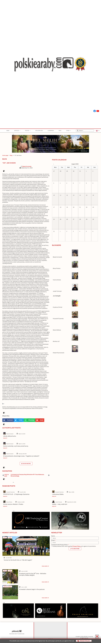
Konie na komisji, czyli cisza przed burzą (15, 446)
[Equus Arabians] (82, 617)
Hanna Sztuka (57, 279)
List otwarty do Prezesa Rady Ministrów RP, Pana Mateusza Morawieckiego (27, 475)
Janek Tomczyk (57, 291)
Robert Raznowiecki (58, 352)
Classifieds (51, 130)
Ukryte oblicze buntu (9, 436)
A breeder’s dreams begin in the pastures (32, 589)
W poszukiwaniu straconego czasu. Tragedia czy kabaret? (21, 456)
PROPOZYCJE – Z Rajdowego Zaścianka (16, 494)
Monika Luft (56, 341)
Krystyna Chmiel (57, 307)
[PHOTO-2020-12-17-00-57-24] (18, 617)
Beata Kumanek (9, 433)
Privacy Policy (76, 546)
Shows (9, 537)
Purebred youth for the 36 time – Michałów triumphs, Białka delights (32, 574)
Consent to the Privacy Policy (59, 544)
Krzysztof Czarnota (58, 318)
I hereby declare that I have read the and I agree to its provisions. (74, 546)
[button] (8, 420)
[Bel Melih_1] (50, 152)
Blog (60, 130)
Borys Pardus (56, 268)
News (7, 130)
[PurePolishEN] (70, 529)
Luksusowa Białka (58, 494)
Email (53, 540)
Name (53, 536)
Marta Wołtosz (57, 330)
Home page (5, 155)
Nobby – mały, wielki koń (59, 504)
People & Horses (7, 586)
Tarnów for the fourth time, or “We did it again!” (18, 560)
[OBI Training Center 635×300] (31, 529)
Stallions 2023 (39, 130)
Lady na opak (6, 475)
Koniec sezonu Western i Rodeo (13, 504)
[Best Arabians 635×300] (50, 617)
